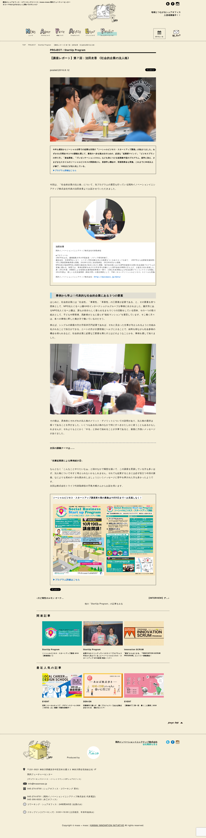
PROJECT (32, 45)
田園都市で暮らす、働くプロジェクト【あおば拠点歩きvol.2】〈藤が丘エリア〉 (102, 706)
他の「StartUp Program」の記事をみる (104, 603)
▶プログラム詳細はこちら (65, 170)
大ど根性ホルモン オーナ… (51, 597)
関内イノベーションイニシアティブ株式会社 (136, 742)
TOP (24, 45)
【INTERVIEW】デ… (158, 597)
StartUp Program (44, 45)
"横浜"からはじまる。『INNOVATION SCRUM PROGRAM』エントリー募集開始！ (142, 654)
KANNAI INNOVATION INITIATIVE (107, 825)
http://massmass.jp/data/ (107, 277)
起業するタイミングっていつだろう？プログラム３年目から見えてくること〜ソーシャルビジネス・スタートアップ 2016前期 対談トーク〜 (102, 655)
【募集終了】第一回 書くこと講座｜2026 (140, 705)
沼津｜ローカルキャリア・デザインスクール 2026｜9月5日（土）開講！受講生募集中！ (61, 706)
